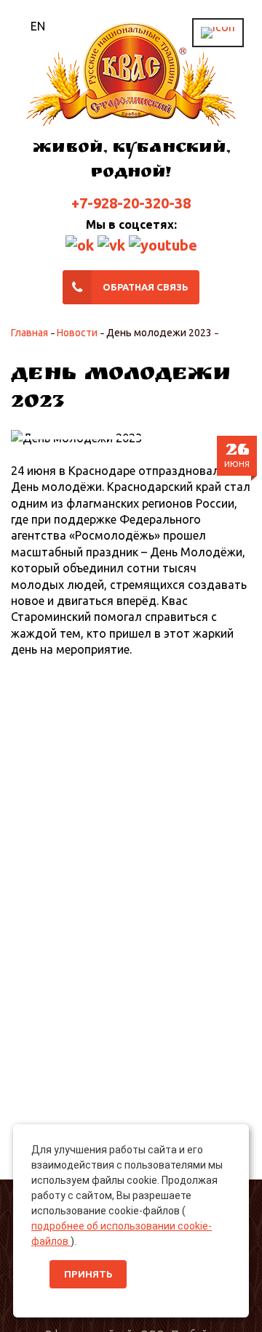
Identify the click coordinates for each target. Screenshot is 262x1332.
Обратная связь (145, 287)
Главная (29, 332)
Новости (77, 332)
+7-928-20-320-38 (131, 203)
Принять (88, 1274)
